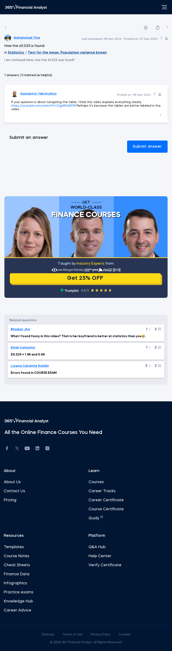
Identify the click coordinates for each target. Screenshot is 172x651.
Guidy (94, 518)
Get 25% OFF (85, 278)
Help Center (100, 556)
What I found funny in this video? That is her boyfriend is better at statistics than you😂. (78, 336)
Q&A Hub (97, 547)
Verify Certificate (105, 565)
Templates (14, 547)
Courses (96, 482)
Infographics (15, 583)
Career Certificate (106, 500)
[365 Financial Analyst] (26, 7)
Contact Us (14, 491)
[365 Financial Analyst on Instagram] (47, 449)
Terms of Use (73, 634)
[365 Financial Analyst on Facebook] (6, 449)
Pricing (10, 500)
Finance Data (16, 574)
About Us (12, 482)
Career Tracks (102, 491)
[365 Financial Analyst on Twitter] (17, 449)
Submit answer (147, 146)
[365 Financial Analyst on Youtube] (27, 449)
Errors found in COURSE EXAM (34, 372)
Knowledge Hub (18, 601)
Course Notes (16, 556)
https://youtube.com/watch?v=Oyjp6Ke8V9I (43, 105)
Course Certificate (106, 509)
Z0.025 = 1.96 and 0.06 (28, 354)
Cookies (124, 634)
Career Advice (17, 610)
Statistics (16, 52)
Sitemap (48, 634)
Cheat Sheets (17, 565)
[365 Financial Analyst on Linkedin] (37, 449)
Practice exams (18, 592)
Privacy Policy (101, 634)
